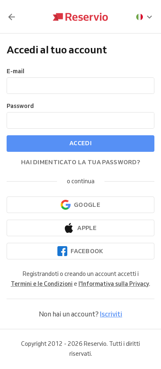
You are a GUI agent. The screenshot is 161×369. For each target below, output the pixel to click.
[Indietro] (12, 17)
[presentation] (144, 17)
